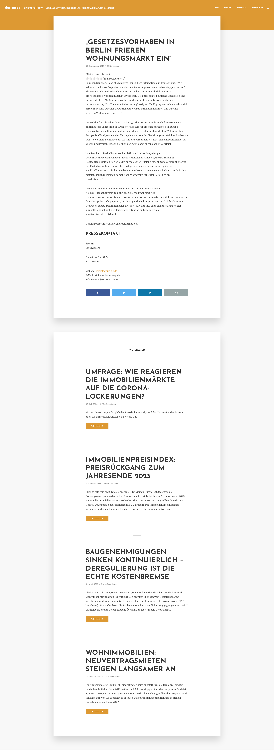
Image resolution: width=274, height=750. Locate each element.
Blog (217, 8)
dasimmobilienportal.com (24, 7)
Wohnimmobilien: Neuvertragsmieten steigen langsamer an (131, 661)
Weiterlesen (97, 426)
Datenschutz (257, 8)
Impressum (241, 8)
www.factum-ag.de (106, 271)
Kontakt (228, 8)
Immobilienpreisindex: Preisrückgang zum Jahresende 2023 (130, 468)
